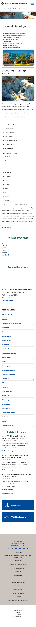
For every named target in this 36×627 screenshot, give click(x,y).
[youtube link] (20, 548)
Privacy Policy (18, 616)
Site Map (18, 612)
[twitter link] (16, 548)
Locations (18, 571)
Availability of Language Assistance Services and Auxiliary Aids (18, 556)
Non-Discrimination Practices (18, 564)
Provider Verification (18, 593)
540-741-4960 (7, 41)
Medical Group (19, 8)
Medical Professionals (18, 582)
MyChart (18, 561)
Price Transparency (18, 568)
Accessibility (18, 614)
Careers (18, 578)
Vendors (18, 586)
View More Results (7, 493)
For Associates (18, 589)
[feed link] (8, 548)
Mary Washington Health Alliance (18, 600)
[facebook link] (12, 548)
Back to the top (6, 227)
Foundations (18, 575)
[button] (32, 3)
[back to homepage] (2, 8)
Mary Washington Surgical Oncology (14, 33)
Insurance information (10, 45)
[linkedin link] (27, 548)
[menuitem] (18, 315)
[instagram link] (24, 548)
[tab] (33, 324)
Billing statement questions (11, 47)
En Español (18, 596)
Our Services (9, 8)
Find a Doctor (18, 552)
